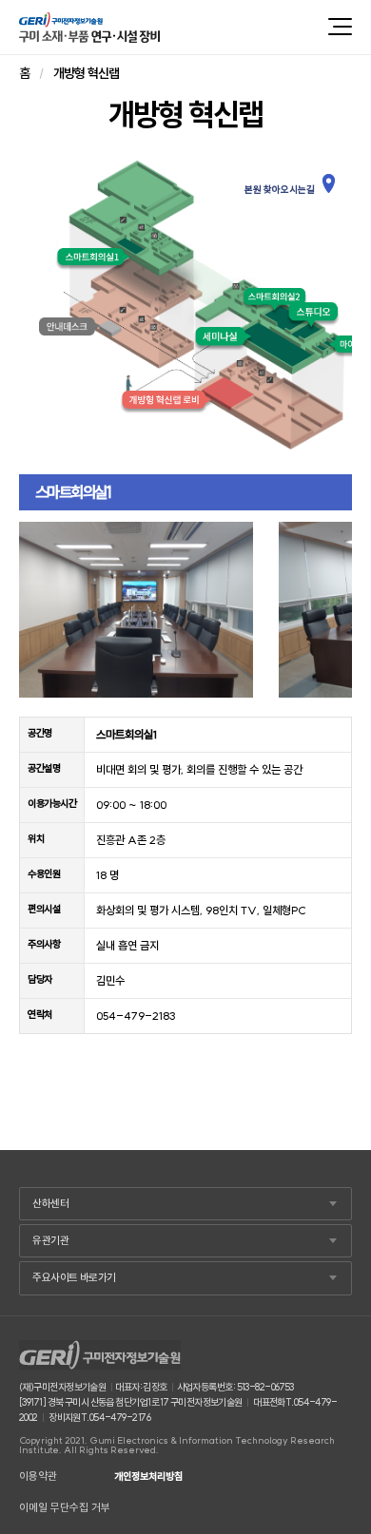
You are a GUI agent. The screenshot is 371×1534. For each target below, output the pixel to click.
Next (327, 609)
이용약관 (38, 1476)
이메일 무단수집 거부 (64, 1508)
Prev (44, 609)
